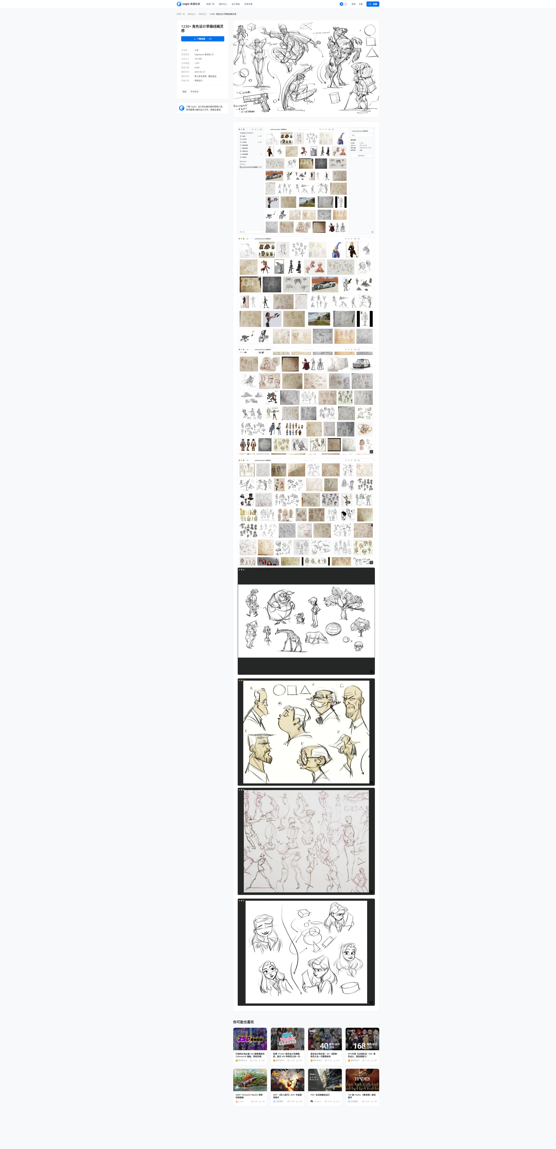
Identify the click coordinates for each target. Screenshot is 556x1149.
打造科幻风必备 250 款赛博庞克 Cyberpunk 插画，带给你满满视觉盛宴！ (250, 1055)
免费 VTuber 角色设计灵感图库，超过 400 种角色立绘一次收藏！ (287, 1055)
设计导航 (236, 4)
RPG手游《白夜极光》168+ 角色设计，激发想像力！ (361, 1055)
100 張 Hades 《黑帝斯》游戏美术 (362, 1096)
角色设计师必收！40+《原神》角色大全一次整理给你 (324, 1055)
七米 (196, 50)
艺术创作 (194, 91)
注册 (361, 4)
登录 (354, 4)
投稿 (375, 4)
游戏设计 (192, 14)
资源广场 (210, 4)
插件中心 (223, 4)
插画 (184, 91)
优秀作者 (248, 4)
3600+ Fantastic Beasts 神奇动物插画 (249, 1096)
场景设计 (203, 14)
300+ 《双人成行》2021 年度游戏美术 (287, 1096)
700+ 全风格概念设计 (320, 1095)
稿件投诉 (212, 76)
